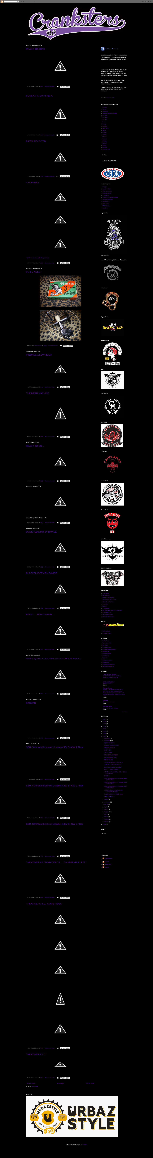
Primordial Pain (107, 643)
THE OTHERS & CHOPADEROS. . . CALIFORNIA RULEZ (55, 862)
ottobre (106, 799)
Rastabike (105, 604)
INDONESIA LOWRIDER (39, 355)
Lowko (104, 136)
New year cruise (107, 191)
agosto (106, 804)
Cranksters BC (110, 98)
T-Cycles (105, 658)
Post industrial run (108, 199)
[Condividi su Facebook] (67, 87)
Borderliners (106, 595)
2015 (104, 724)
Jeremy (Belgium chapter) (110, 113)
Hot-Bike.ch (106, 651)
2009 (104, 824)
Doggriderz (106, 662)
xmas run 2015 (107, 193)
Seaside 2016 (106, 189)
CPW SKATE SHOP (108, 682)
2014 (104, 726)
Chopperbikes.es (107, 660)
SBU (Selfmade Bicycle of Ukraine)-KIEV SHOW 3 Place (54, 824)
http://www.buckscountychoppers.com (37, 258)
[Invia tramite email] (61, 87)
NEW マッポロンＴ (108, 683)
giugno (106, 809)
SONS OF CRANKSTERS (39, 95)
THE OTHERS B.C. (36, 1054)
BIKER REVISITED (36, 141)
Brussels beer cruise (108, 702)
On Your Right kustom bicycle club (112, 610)
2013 (104, 729)
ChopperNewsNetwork (109, 649)
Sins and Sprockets (108, 617)
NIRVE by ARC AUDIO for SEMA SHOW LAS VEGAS (53, 658)
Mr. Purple (105, 117)
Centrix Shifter (33, 272)
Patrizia (105, 107)
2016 (104, 721)
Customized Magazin (108, 664)
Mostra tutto (124, 711)
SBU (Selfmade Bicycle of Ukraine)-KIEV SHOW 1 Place (54, 747)
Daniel (104, 145)
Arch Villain (106, 128)
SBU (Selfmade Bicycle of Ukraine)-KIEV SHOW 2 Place (54, 785)
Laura (104, 122)
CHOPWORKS (107, 706)
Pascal (104, 139)
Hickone (105, 700)
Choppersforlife (107, 653)
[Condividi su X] (65, 87)
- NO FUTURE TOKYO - (110, 674)
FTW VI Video (106, 206)
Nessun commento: (50, 86)
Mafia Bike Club (107, 612)
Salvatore (105, 111)
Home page (60, 1083)
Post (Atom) (35, 1086)
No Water (105, 645)
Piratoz (104, 606)
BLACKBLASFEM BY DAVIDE (41, 573)
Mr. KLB (105, 120)
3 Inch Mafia (106, 608)
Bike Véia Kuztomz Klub (109, 600)
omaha (107, 867)
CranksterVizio (108, 859)
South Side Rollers (108, 614)
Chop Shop (106, 656)
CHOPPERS (32, 182)
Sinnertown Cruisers (108, 602)
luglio (106, 807)
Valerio (104, 134)
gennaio (106, 821)
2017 (104, 719)
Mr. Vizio (105, 115)
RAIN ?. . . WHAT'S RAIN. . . (40, 614)
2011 (104, 733)
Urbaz (104, 124)
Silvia (104, 130)
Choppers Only (107, 633)
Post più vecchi (90, 1083)
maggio (106, 812)
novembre (107, 740)
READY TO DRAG (35, 49)
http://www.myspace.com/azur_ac (113, 762)
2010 (104, 736)
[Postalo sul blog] (63, 87)
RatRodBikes (106, 631)
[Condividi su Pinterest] (69, 87)
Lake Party (106, 204)
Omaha (105, 141)
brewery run (106, 201)
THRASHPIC (108, 864)
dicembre (107, 738)
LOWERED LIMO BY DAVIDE (41, 531)
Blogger (84, 1144)
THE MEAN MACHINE (37, 393)
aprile (106, 814)
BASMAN (31, 703)
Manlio (104, 132)
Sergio (104, 109)
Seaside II (105, 208)
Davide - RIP (106, 149)
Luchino (105, 126)
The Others (106, 593)
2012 (104, 731)
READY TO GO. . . (35, 446)
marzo (106, 816)
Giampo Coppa (107, 688)
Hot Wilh (105, 147)
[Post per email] (57, 86)
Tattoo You (105, 641)
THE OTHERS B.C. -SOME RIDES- (44, 903)
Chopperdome (107, 647)
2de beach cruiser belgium (110, 197)
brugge (105, 187)
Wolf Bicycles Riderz (108, 597)
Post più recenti (31, 1083)
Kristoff (104, 143)
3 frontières (106, 195)
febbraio (106, 819)
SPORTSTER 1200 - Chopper (110, 708)
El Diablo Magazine (108, 666)
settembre (107, 802)
